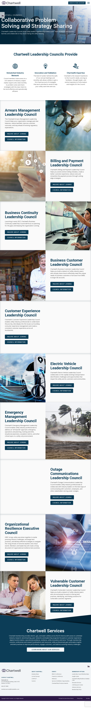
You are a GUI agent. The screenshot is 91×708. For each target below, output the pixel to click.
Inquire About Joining (16, 134)
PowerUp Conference (57, 676)
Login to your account (77, 3)
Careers (34, 681)
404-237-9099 (4, 686)
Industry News (35, 674)
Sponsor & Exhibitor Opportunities (60, 681)
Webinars (54, 678)
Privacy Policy (79, 698)
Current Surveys (36, 676)
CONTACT (34, 678)
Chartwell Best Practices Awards (60, 683)
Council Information (16, 139)
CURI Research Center (77, 685)
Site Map (88, 698)
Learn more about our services (45, 649)
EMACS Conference (56, 674)
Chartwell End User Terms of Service (66, 698)
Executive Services (76, 682)
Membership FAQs (76, 689)
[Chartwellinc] (11, 3)
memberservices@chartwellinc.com (10, 689)
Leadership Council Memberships (80, 674)
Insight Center (75, 676)
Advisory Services (76, 687)
